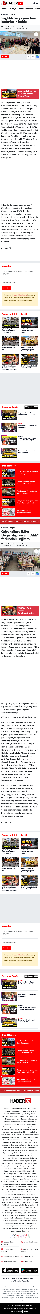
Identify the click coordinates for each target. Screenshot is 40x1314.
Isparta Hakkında (26, 9)
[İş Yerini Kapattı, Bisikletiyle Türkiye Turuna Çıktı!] (10, 322)
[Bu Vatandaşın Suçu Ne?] (10, 341)
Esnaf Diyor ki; (15, 1281)
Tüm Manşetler (28, 1256)
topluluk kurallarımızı (20, 295)
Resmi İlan (26, 1281)
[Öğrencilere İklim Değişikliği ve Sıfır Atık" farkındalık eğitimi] (20, 559)
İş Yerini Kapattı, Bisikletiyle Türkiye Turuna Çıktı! (8, 330)
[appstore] (11, 1270)
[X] (14, 1235)
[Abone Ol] (37, 57)
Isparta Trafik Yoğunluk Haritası (29, 1250)
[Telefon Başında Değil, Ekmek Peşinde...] (29, 359)
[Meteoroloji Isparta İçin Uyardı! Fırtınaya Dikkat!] (29, 322)
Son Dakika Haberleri (10, 1261)
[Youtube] (25, 1235)
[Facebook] (11, 1235)
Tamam (26, 1311)
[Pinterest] (18, 1235)
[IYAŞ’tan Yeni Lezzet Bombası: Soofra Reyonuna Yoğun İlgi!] (10, 359)
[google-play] (29, 1270)
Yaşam (12, 14)
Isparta (5, 9)
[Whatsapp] (29, 1235)
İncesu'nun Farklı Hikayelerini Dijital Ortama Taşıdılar (27, 349)
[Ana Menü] (37, 3)
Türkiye (13, 9)
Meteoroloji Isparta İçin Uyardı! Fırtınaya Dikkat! (29, 330)
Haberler (4, 14)
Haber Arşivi (27, 1261)
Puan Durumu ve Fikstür (11, 1256)
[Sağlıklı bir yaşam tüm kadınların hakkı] (20, 42)
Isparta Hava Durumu (31, 1242)
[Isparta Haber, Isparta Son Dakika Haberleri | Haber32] (12, 3)
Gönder (6, 288)
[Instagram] (22, 1235)
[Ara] (34, 3)
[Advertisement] (20, 181)
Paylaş (6, 56)
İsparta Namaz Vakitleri (7, 1250)
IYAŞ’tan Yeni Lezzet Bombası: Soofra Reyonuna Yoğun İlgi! (9, 367)
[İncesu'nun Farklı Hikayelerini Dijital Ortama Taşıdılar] (29, 341)
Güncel (33, 1278)
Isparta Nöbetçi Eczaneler (7, 1243)
